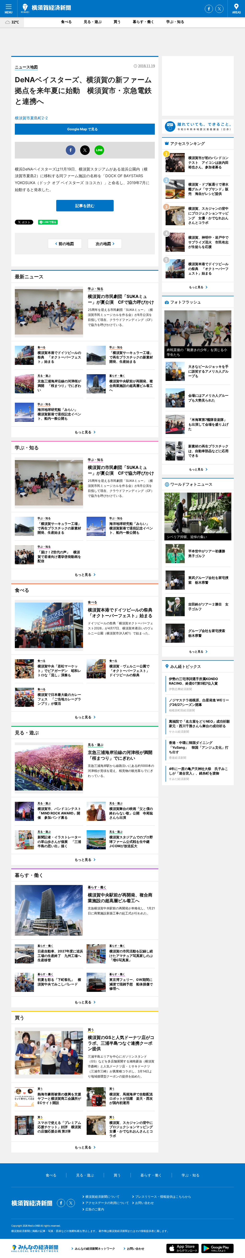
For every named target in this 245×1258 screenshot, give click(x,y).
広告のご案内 (94, 1209)
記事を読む (85, 205)
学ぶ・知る (175, 21)
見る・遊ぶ (93, 21)
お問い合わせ (144, 1203)
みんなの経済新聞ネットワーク (34, 1248)
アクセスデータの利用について (107, 1203)
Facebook (209, 9)
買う (117, 21)
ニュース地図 (26, 67)
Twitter (219, 9)
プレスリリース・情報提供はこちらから (163, 1196)
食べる (66, 21)
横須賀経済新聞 (46, 8)
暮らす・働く (143, 21)
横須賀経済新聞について (102, 1196)
